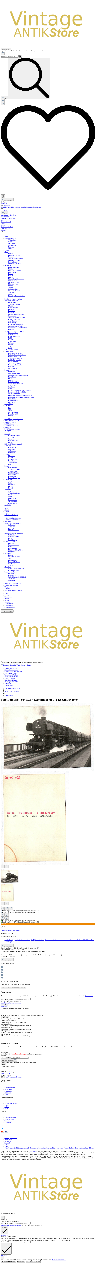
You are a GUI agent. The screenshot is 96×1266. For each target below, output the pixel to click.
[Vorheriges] (2, 866)
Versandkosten (33, 1151)
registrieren (7, 205)
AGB (6, 1094)
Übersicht (4, 207)
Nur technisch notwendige (8, 1261)
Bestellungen (37, 207)
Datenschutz (8, 1091)
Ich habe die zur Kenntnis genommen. (22, 1054)
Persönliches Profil (12, 207)
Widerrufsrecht (8, 1089)
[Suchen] (20, 56)
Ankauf (6, 1107)
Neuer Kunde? (89, 996)
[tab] (49, 940)
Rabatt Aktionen (9, 1119)
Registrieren (4, 1235)
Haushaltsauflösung (10, 1117)
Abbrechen (4, 1006)
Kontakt (6, 1105)
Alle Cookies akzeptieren (33, 1261)
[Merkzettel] (48, 193)
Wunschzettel (8, 1121)
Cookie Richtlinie (9, 1087)
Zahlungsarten (28, 207)
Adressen (21, 207)
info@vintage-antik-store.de (14, 1077)
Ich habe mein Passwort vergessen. (11, 1003)
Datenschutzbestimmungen (19, 1054)
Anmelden (4, 203)
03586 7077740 (5, 1073)
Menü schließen (8, 200)
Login (6, 1108)
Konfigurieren (20, 1261)
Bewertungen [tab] (8, 942)
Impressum (7, 1093)
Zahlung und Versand (10, 1103)
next (7, 1017)
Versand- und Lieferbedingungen (10, 930)
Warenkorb (7, 1122)
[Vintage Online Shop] (47, 47)
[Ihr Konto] (3, 196)
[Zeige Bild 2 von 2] (3, 869)
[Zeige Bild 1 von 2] (1, 869)
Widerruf (7, 1143)
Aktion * (3, 1055)
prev (3, 1017)
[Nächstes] (7, 866)
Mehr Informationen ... (59, 1260)
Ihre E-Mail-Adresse (7, 999)
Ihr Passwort (5, 1001)
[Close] (1, 906)
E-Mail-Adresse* (6, 1057)
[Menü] (2, 53)
